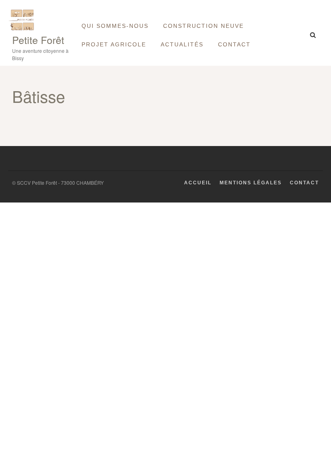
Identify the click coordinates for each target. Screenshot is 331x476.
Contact (234, 44)
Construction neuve (203, 26)
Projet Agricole (114, 44)
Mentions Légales (251, 183)
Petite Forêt (38, 39)
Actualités (182, 44)
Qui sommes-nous (115, 26)
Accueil (198, 183)
